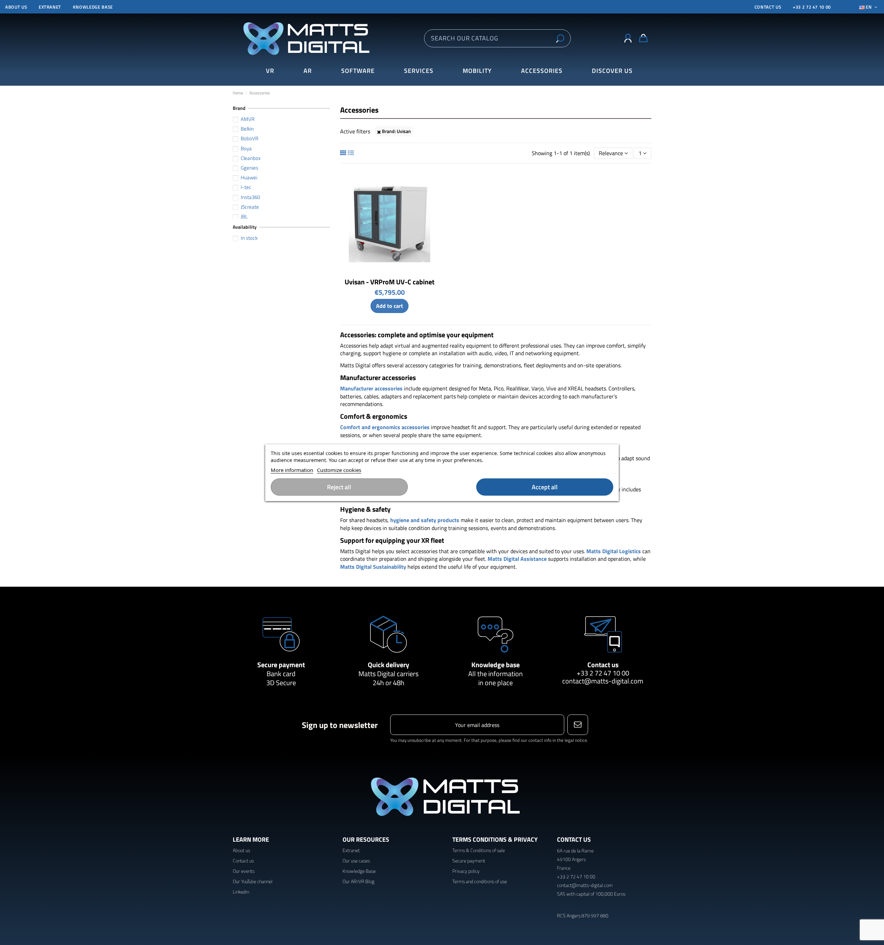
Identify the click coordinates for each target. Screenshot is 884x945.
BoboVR (249, 138)
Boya (246, 148)
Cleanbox (251, 158)
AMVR (247, 119)
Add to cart (389, 306)
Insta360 (250, 197)
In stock (249, 238)
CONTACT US (768, 6)
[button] (612, 71)
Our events (243, 871)
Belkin (247, 129)
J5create (250, 207)
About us (16, 6)
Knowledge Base (359, 871)
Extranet (50, 6)
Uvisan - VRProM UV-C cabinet (389, 281)
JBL (244, 216)
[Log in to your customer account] (628, 38)
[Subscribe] (577, 725)
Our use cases (356, 860)
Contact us (602, 664)
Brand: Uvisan (396, 131)
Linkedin (241, 891)
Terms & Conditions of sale (478, 850)
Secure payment (281, 664)
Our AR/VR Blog (358, 881)
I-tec (246, 187)
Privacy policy (466, 871)
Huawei (249, 177)
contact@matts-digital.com (602, 680)
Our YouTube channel (252, 881)
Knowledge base (93, 6)
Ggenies (249, 168)
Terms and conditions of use (479, 881)
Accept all (545, 486)
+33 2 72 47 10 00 (812, 6)
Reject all (339, 486)
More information (292, 469)
